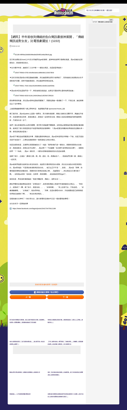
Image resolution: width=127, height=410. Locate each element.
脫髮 (102, 22)
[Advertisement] (47, 29)
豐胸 (99, 22)
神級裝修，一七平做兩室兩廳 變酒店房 (20, 394)
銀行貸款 (110, 22)
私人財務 (105, 22)
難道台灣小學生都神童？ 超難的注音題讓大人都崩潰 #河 (25, 372)
